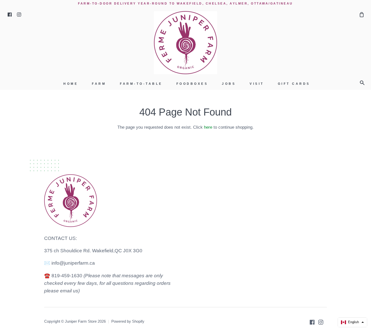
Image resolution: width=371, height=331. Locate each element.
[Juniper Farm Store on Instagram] (320, 322)
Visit (257, 84)
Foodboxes (192, 84)
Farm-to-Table (141, 84)
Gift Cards (294, 84)
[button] (352, 322)
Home (70, 84)
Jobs (229, 84)
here (208, 127)
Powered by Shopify (127, 321)
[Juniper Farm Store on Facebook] (312, 322)
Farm (99, 84)
